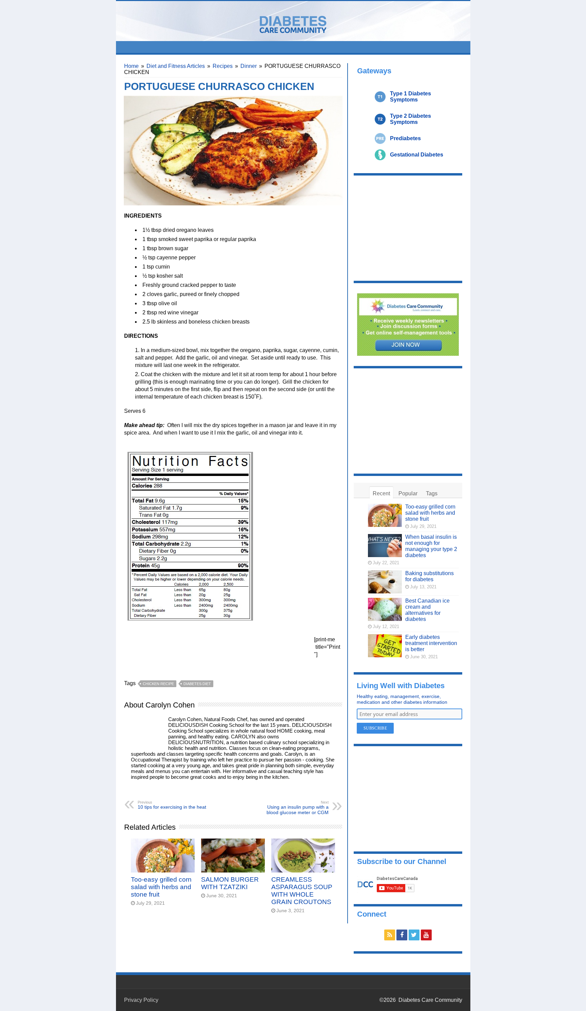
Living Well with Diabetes (401, 685)
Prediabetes (405, 138)
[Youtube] (426, 935)
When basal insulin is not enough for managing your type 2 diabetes (431, 546)
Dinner (248, 66)
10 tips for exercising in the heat (172, 805)
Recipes (223, 66)
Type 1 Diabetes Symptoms (410, 97)
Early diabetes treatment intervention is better (431, 643)
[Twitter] (414, 935)
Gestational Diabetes (416, 155)
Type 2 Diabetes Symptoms (410, 119)
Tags (431, 493)
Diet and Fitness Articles (175, 66)
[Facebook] (401, 935)
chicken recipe (158, 684)
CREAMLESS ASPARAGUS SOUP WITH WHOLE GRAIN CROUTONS (301, 890)
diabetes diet (197, 684)
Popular (407, 493)
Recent (381, 493)
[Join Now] (408, 324)
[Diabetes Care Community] (293, 23)
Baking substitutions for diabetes (429, 576)
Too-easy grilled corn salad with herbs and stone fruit (161, 887)
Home (131, 66)
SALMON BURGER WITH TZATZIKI (230, 883)
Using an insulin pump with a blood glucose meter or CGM (298, 807)
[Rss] (389, 935)
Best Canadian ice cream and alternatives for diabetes (427, 610)
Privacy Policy (141, 1000)
